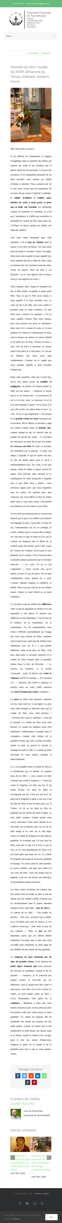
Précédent (34, 53)
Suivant (45, 53)
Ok (51, 1217)
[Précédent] (13, 1157)
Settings (16, 1219)
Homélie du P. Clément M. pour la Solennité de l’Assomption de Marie (21, 1162)
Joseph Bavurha (22, 1103)
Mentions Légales (42, 1193)
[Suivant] (49, 1157)
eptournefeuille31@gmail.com (37, 3)
